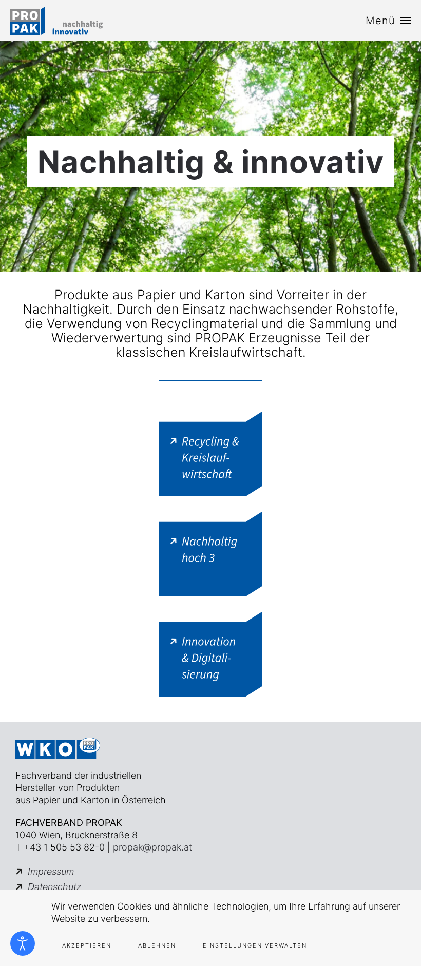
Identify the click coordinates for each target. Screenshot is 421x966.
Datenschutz (55, 886)
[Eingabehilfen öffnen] (22, 943)
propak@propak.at (152, 847)
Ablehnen (157, 945)
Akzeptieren (86, 945)
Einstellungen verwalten (255, 945)
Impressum (51, 871)
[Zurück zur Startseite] (56, 20)
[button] (388, 20)
